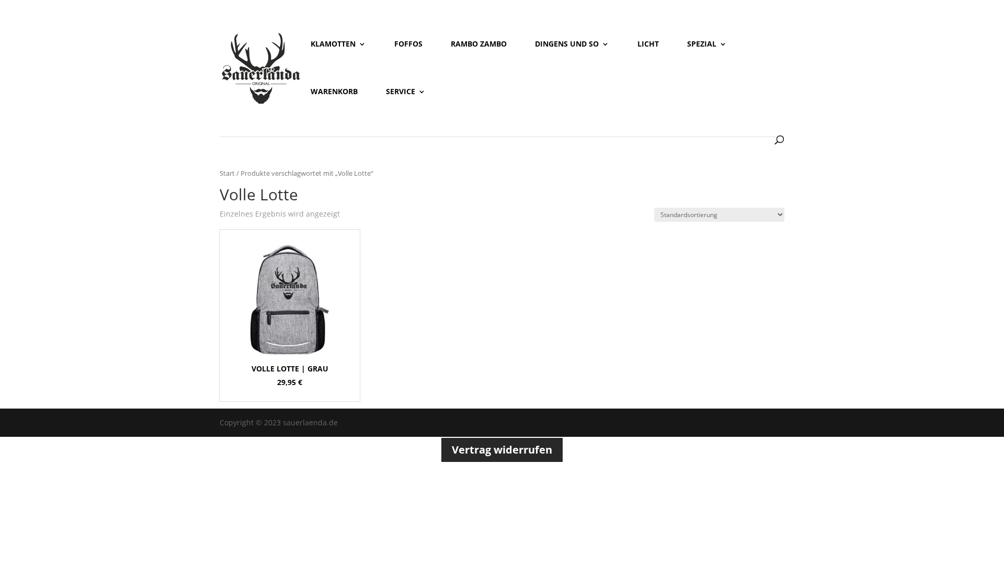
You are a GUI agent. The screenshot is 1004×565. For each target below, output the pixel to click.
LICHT (648, 44)
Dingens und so (567, 44)
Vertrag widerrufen (502, 450)
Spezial (701, 44)
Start (227, 173)
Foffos (408, 44)
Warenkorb (334, 92)
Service (400, 92)
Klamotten (333, 44)
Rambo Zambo (479, 44)
